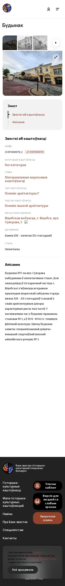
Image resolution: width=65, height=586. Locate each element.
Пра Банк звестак (15, 522)
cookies (37, 552)
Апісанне (18, 122)
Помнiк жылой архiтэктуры (26, 206)
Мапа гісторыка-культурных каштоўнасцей (14, 502)
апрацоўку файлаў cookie (42, 559)
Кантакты (10, 538)
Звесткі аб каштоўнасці (28, 114)
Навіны (7, 514)
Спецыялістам (13, 530)
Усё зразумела (23, 569)
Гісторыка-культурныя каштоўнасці (12, 486)
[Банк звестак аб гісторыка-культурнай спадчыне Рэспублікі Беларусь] (7, 9)
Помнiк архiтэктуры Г (22, 193)
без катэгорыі (15, 165)
